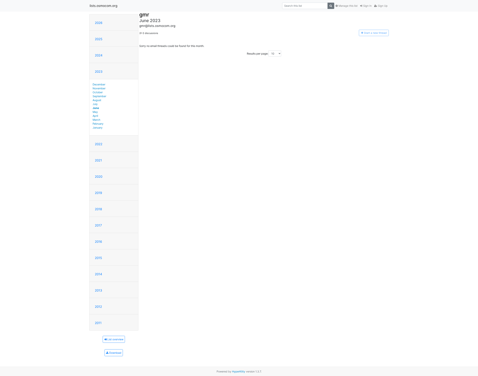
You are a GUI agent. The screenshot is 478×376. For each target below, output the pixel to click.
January (98, 127)
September (99, 96)
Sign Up (382, 5)
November (99, 88)
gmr (144, 14)
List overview (115, 339)
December (99, 84)
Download (114, 352)
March (96, 119)
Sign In (367, 5)
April (95, 115)
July (95, 104)
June (96, 108)
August (97, 100)
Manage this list (348, 5)
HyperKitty (238, 371)
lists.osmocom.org (103, 6)
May (95, 111)
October (98, 92)
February (98, 123)
